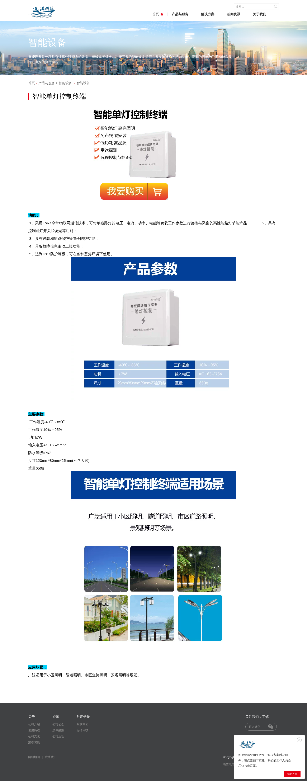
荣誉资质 (34, 742)
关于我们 (259, 14)
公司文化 (34, 736)
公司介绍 (34, 724)
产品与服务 (180, 14)
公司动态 (58, 724)
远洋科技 (82, 730)
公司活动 (58, 736)
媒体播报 (58, 730)
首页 (155, 14)
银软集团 (82, 724)
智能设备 (65, 83)
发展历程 (34, 730)
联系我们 (51, 757)
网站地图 (34, 757)
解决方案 (207, 14)
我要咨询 (292, 773)
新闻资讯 (233, 14)
